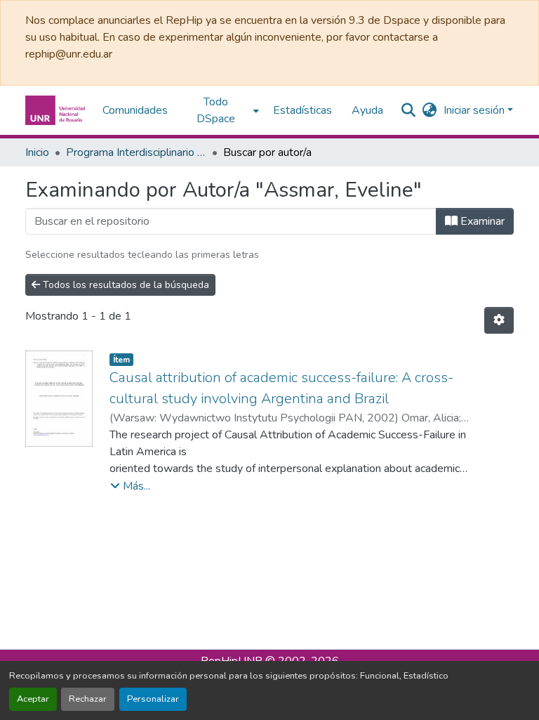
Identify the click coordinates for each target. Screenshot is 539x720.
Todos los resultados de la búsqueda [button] (124, 285)
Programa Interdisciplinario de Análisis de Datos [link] (136, 152)
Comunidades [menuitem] (135, 110)
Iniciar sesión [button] (475, 110)
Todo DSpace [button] (216, 110)
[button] (56, 110)
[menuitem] (220, 110)
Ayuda (367, 110)
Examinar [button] (481, 221)
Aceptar (33, 699)
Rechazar (88, 699)
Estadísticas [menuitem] (302, 110)
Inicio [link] (37, 152)
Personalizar (153, 699)
